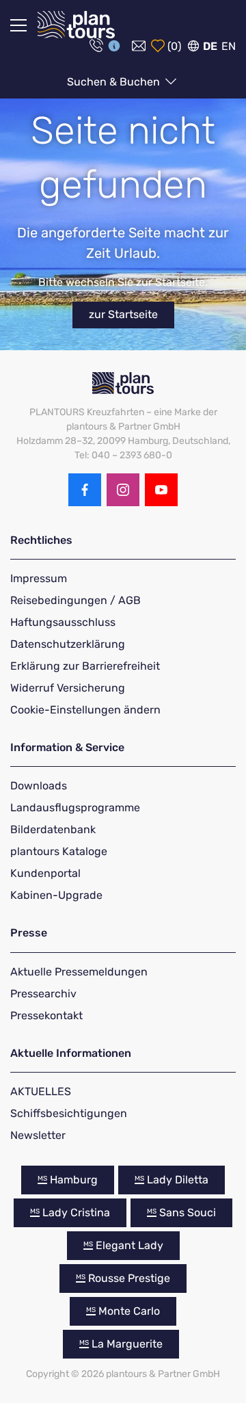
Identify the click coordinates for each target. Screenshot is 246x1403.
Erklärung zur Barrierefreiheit (85, 665)
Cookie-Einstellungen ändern (85, 709)
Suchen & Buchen (115, 81)
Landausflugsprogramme (75, 807)
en (228, 46)
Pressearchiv (43, 993)
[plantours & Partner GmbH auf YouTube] (161, 489)
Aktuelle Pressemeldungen (79, 971)
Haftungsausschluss (62, 622)
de (210, 46)
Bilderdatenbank (53, 829)
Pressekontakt (46, 1015)
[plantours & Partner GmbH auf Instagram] (123, 489)
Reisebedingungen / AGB (75, 600)
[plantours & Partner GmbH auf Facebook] (84, 489)
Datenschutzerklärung (67, 644)
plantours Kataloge (58, 851)
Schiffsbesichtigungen (68, 1113)
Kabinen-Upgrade (56, 895)
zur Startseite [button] (123, 314)
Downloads (38, 785)
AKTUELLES (40, 1091)
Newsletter (38, 1135)
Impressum (38, 578)
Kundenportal (45, 873)
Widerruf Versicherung (67, 687)
